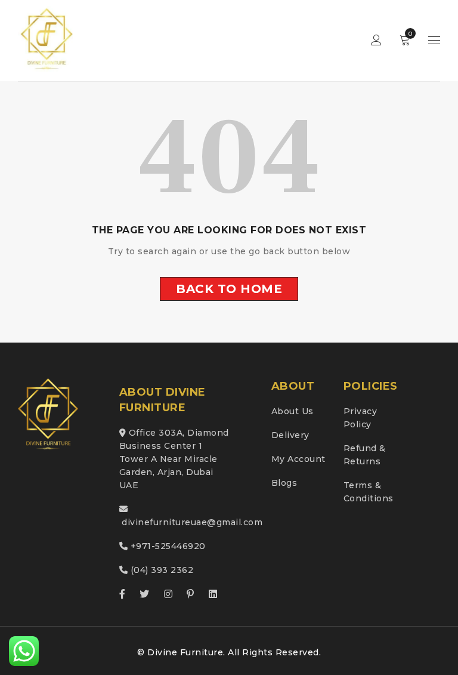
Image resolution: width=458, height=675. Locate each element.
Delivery (290, 435)
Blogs (284, 482)
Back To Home (229, 289)
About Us (292, 411)
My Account (298, 459)
